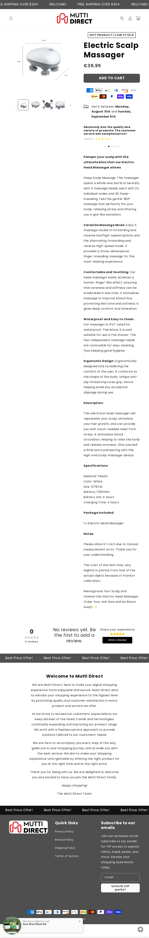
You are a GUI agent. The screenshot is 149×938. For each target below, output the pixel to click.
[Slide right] (70, 105)
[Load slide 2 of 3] (111, 146)
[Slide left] (13, 105)
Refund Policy (64, 840)
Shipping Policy (65, 848)
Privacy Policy (64, 831)
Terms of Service (66, 856)
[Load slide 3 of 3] (114, 146)
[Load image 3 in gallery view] (48, 105)
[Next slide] (118, 146)
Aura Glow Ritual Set (34, 924)
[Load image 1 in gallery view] (23, 105)
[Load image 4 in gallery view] (60, 105)
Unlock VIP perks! (120, 888)
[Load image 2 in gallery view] (35, 105)
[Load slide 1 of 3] (108, 146)
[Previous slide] (105, 146)
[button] (11, 18)
